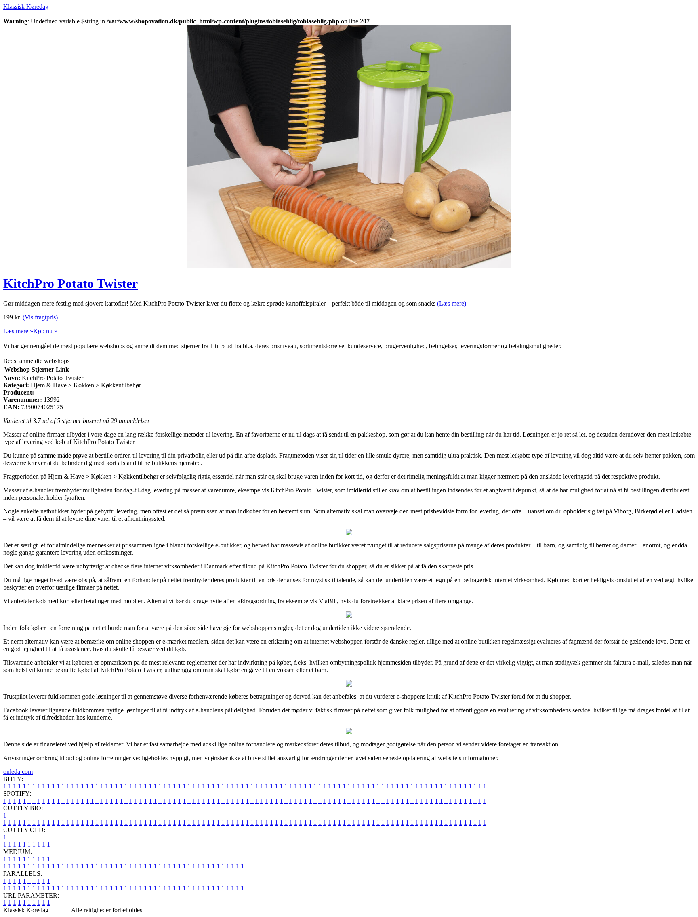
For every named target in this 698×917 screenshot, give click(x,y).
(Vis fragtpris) (40, 317)
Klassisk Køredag (25, 6)
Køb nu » (45, 331)
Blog (60, 909)
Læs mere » (18, 331)
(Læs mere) (451, 303)
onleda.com (18, 771)
